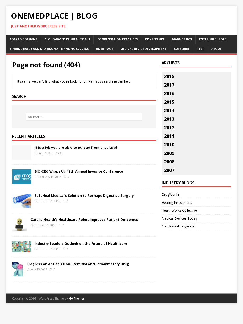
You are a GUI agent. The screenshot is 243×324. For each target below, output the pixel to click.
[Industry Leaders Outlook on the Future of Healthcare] (21, 249)
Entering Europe (212, 39)
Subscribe (182, 49)
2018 (169, 76)
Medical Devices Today (179, 218)
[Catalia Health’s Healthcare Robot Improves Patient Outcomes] (19, 229)
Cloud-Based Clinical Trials (67, 39)
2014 (169, 110)
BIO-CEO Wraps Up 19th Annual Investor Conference (79, 171)
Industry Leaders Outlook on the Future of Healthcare (81, 243)
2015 (169, 102)
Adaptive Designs (23, 39)
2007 (169, 170)
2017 (169, 85)
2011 (169, 136)
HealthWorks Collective (179, 210)
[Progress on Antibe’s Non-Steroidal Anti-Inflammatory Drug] (17, 273)
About (216, 49)
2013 (169, 119)
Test (200, 49)
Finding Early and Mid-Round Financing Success (49, 49)
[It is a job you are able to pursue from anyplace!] (21, 156)
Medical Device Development (143, 49)
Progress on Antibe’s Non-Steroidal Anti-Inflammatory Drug (78, 264)
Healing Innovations (177, 202)
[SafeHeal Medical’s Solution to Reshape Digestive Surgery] (21, 205)
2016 (169, 93)
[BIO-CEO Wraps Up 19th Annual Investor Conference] (21, 181)
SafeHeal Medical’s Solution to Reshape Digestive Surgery (84, 195)
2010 (169, 144)
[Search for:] (84, 117)
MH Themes (76, 298)
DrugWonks (171, 194)
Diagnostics (182, 39)
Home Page (104, 49)
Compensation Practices (117, 39)
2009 (169, 153)
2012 (169, 127)
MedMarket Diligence (178, 226)
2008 (169, 161)
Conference (154, 39)
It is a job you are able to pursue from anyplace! (76, 147)
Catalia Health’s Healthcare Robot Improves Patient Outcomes (84, 219)
